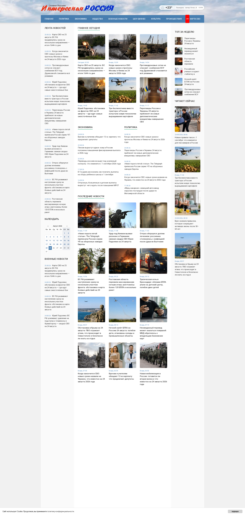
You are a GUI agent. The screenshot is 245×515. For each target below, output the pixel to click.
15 (64, 240)
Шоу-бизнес (139, 19)
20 (57, 244)
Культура (156, 19)
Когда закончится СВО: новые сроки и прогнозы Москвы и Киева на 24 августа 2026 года (56, 55)
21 (61, 244)
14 (61, 240)
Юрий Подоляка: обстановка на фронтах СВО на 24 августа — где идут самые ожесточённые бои (57, 86)
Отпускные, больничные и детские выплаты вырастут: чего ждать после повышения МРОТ (98, 183)
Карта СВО (195, 19)
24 (46, 248)
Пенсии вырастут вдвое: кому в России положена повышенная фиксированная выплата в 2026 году (99, 149)
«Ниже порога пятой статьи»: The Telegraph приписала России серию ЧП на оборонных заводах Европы (57, 134)
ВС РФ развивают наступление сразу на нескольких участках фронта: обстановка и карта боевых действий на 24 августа (57, 186)
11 (50, 240)
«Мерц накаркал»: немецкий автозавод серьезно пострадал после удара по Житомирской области (141, 190)
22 (64, 244)
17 (46, 244)
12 (54, 240)
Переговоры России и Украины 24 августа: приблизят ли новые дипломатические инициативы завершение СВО (57, 117)
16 (68, 240)
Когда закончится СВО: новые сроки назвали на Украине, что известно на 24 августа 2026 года (145, 177)
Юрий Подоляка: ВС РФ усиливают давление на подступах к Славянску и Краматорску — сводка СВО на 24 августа (57, 320)
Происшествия (174, 19)
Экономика (81, 19)
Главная (49, 19)
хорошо (235, 511)
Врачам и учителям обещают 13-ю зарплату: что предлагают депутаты (99, 137)
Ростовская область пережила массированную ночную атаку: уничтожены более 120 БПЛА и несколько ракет (56, 205)
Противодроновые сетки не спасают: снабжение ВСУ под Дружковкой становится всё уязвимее (57, 70)
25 (50, 248)
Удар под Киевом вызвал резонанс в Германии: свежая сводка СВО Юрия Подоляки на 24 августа (56, 151)
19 (54, 244)
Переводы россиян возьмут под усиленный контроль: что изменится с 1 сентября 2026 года (99, 161)
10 (46, 240)
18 (50, 244)
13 (57, 240)
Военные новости (117, 19)
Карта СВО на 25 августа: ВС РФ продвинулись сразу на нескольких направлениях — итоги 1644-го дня (57, 39)
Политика (64, 19)
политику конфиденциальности (60, 511)
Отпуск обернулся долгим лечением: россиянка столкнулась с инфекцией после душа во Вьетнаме (56, 168)
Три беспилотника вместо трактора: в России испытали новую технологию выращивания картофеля (57, 100)
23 (68, 244)
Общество (97, 19)
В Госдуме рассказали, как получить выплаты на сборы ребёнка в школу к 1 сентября (98, 172)
